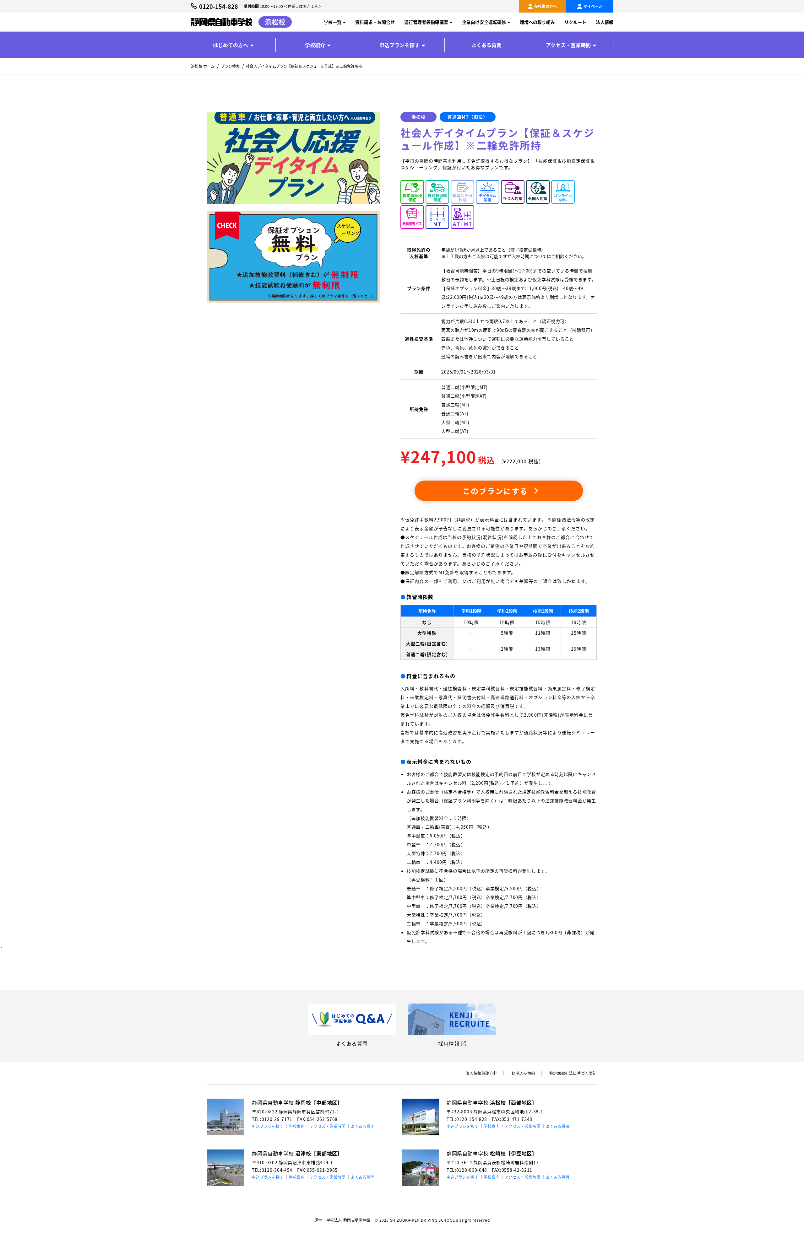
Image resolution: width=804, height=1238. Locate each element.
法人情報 (604, 22)
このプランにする (499, 490)
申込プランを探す (399, 45)
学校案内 (297, 1126)
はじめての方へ (230, 45)
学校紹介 (315, 45)
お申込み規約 (523, 1073)
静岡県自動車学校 (297, 1102)
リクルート (575, 22)
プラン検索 (230, 66)
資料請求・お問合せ (375, 22)
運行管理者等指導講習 (426, 22)
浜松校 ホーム (203, 66)
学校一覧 (332, 22)
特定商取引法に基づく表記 (573, 1073)
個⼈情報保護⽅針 (481, 1073)
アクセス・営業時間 (568, 45)
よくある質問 (486, 45)
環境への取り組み (537, 22)
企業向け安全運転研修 (484, 22)
